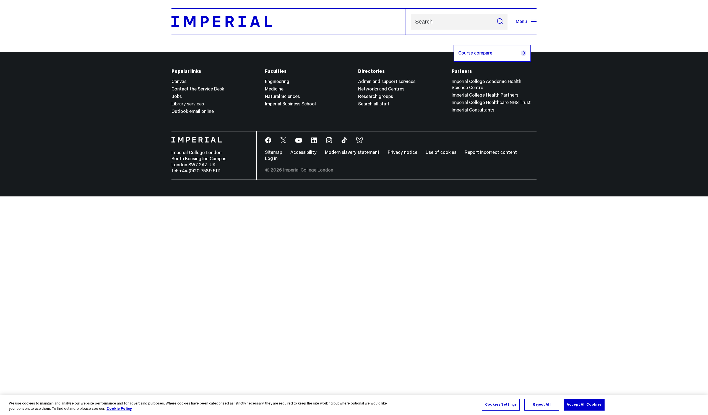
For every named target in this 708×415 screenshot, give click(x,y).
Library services (187, 104)
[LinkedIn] (314, 140)
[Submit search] (500, 22)
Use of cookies (441, 152)
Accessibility (303, 152)
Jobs (176, 96)
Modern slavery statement (352, 152)
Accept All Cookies (584, 404)
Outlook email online (192, 111)
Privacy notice (402, 152)
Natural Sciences (282, 96)
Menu (521, 21)
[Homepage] (288, 21)
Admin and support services (386, 81)
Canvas (178, 81)
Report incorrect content (491, 152)
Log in (271, 158)
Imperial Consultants (473, 110)
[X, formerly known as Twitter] (283, 140)
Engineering (277, 81)
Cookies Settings (501, 404)
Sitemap (273, 152)
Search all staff (373, 104)
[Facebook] (268, 140)
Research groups (375, 96)
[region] (354, 405)
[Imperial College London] (209, 140)
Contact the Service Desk (197, 89)
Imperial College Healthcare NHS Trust (491, 102)
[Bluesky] (359, 140)
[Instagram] (329, 140)
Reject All (541, 404)
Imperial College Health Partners (485, 95)
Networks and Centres (381, 89)
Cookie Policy (119, 409)
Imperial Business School (290, 104)
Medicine (274, 89)
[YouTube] (298, 140)
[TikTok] (344, 140)
